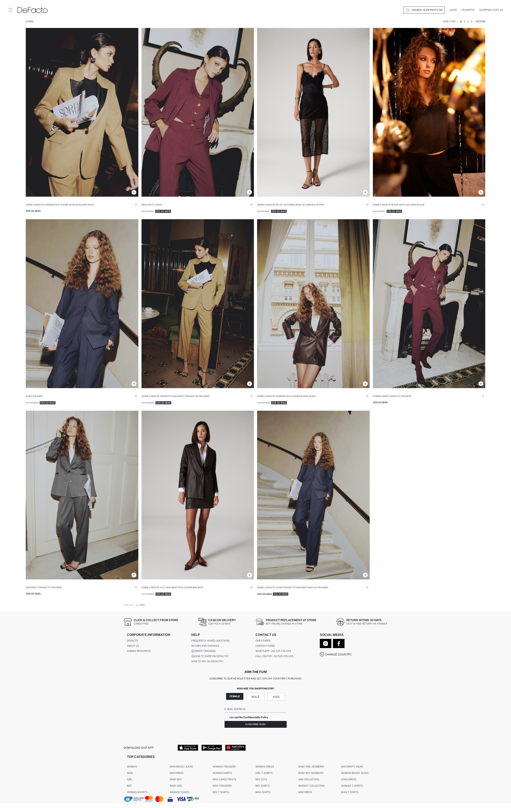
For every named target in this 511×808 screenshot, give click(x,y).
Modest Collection (311, 785)
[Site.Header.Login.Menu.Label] (10, 10)
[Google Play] (211, 747)
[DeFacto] (33, 10)
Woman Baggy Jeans (354, 772)
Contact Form (265, 645)
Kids (276, 696)
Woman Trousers (224, 766)
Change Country (338, 654)
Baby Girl (176, 785)
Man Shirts (263, 792)
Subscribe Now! (255, 724)
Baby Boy (176, 779)
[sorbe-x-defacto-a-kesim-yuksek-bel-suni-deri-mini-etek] (198, 495)
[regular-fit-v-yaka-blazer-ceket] (82, 303)
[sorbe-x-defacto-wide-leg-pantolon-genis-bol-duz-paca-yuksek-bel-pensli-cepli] (313, 495)
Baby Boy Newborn (310, 772)
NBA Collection (308, 779)
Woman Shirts (222, 772)
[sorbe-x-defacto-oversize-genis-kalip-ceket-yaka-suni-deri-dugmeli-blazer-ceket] (313, 303)
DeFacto (132, 640)
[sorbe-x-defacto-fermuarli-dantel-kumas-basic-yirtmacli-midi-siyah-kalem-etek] (313, 112)
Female (235, 696)
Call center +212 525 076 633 (274, 656)
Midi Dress (177, 772)
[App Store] (188, 747)
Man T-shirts (350, 792)
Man (130, 772)
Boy (129, 785)
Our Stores (263, 640)
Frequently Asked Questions (210, 640)
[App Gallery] (235, 747)
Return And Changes (205, 645)
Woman (132, 766)
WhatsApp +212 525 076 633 (273, 650)
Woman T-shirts (352, 785)
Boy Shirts (263, 785)
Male (255, 696)
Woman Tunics (179, 792)
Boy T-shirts (221, 792)
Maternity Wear (352, 766)
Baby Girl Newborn (311, 766)
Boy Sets (261, 779)
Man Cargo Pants (224, 779)
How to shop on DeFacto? (211, 656)
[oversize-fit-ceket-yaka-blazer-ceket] (82, 112)
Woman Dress (265, 766)
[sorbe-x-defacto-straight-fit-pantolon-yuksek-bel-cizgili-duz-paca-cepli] (82, 495)
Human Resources (139, 650)
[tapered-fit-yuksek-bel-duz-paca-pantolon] (198, 303)
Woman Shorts (137, 792)
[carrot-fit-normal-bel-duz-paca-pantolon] (429, 303)
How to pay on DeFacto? (207, 661)
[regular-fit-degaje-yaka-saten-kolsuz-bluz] (429, 112)
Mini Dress (305, 792)
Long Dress (348, 779)
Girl (129, 779)
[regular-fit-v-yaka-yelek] (198, 112)
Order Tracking (205, 650)
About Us (133, 645)
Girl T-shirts (264, 772)
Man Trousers (222, 785)
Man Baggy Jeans (181, 766)
